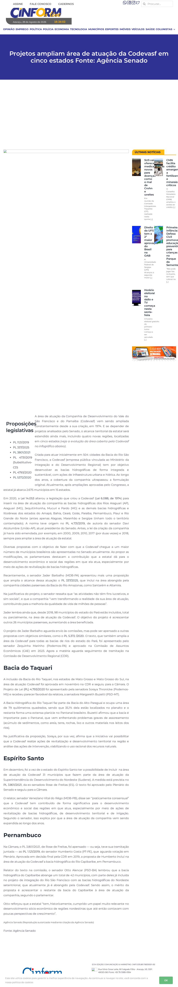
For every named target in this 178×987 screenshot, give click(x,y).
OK (166, 980)
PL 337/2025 (21, 447)
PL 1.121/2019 (31, 851)
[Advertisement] (89, 116)
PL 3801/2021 (21, 452)
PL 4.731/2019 (75, 523)
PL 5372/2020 (22, 477)
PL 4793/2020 (22, 472)
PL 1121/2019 (21, 442)
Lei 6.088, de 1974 (108, 498)
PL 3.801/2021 (12, 784)
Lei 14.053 (27, 498)
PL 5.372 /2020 (74, 636)
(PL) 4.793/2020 (34, 689)
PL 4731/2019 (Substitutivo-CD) (22, 462)
